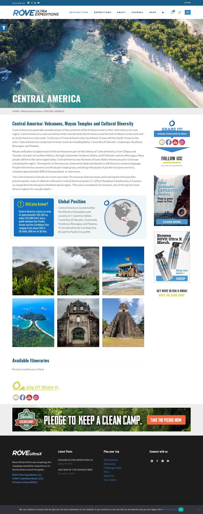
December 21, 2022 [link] (66, 473)
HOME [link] (15, 111)
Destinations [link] (111, 459)
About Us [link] (109, 475)
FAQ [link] (106, 471)
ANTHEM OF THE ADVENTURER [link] (75, 469)
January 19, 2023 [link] (65, 464)
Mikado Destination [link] (31, 111)
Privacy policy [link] (170, 509)
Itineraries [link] (109, 463)
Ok (181, 509)
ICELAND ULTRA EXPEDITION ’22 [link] (75, 460)
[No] (199, 509)
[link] (4, 27)
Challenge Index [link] (112, 467)
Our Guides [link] (110, 479)
